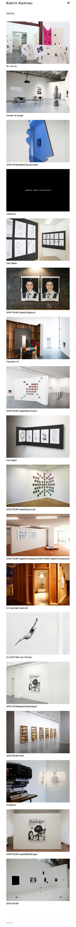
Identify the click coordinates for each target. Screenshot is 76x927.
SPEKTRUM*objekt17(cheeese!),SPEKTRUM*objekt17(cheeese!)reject (39, 559)
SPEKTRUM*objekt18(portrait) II (21, 411)
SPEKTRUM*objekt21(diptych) (20, 312)
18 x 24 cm (11, 66)
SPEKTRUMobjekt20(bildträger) (21, 706)
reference (11, 214)
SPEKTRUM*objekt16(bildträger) (22, 854)
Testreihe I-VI (12, 361)
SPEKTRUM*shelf (15, 756)
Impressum (9, 923)
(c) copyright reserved (17, 608)
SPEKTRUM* (12, 903)
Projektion (11, 805)
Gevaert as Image (14, 115)
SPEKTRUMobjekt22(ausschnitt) (22, 165)
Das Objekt (11, 263)
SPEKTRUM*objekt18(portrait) (20, 509)
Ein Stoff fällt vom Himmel (19, 657)
